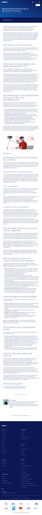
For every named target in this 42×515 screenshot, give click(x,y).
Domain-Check (4, 431)
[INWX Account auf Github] (10, 492)
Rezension (22, 453)
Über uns (22, 431)
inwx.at (21, 497)
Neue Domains (4, 436)
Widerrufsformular (24, 487)
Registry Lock (4, 449)
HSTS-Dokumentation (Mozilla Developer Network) (14, 388)
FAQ (21, 446)
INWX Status (23, 455)
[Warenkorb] (35, 2)
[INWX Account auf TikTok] (16, 492)
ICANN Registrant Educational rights (27, 483)
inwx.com (14, 497)
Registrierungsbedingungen (25, 474)
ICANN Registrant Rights (25, 481)
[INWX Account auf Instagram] (6, 492)
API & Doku (22, 451)
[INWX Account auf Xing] (2, 492)
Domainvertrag (23, 472)
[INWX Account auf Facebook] (8, 492)
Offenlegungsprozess (24, 476)
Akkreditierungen (24, 436)
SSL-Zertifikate (4, 465)
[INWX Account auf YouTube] (14, 492)
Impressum (23, 463)
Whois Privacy (4, 442)
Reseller (3, 476)
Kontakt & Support (24, 448)
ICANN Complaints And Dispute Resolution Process (29, 485)
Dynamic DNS (4, 451)
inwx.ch (25, 497)
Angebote (3, 438)
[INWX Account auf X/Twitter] (4, 492)
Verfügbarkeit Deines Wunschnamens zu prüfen (13, 376)
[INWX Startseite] (4, 2)
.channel (15, 375)
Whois (3, 447)
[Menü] (39, 2)
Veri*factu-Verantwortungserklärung (27, 478)
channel (27, 33)
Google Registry (26, 48)
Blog (2, 488)
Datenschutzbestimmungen (25, 465)
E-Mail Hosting (4, 463)
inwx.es (28, 497)
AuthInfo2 (3, 453)
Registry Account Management (7, 482)
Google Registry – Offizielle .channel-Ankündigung (15, 386)
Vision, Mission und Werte (25, 438)
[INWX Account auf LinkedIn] (12, 492)
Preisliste (3, 434)
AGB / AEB (22, 461)
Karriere (22, 434)
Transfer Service (4, 480)
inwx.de (18, 497)
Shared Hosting (4, 461)
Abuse (22, 470)
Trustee (3, 444)
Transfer (3, 440)
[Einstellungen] (32, 2)
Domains (38, 5)
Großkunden (4, 478)
